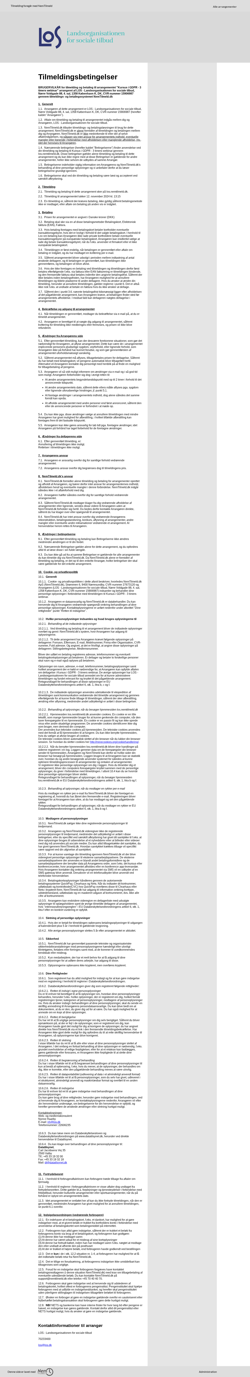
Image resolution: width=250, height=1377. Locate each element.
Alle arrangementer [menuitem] (225, 6)
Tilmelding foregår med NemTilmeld (32, 5)
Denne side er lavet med (22, 1371)
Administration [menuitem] (208, 1371)
